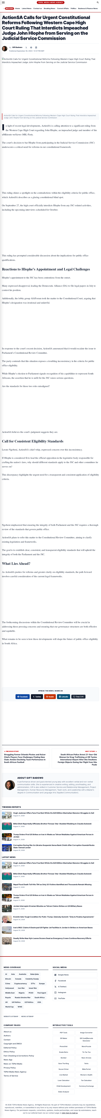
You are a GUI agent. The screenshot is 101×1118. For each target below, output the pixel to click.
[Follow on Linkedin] (36, 47)
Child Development (64, 1086)
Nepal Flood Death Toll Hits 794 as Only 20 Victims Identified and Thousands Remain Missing (52, 884)
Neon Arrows (86, 1058)
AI (6, 974)
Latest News (26, 8)
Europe (42, 984)
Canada (18, 979)
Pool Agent (41, 993)
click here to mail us (70, 1113)
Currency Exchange (86, 1086)
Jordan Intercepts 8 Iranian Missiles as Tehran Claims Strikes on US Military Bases (47, 906)
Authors (7, 1036)
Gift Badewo (17, 47)
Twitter (38, 697)
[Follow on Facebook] (31, 47)
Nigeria (22, 993)
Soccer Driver (64, 1069)
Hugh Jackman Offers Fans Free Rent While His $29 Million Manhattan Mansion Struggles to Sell (53, 813)
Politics (73, 8)
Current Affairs (63, 8)
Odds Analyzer (63, 1092)
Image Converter (86, 1033)
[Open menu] (3, 2)
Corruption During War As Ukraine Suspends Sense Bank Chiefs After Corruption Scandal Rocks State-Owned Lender (53, 846)
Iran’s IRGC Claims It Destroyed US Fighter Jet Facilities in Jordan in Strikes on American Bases (53, 927)
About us (7, 1032)
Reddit (51, 697)
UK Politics (16, 1002)
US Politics (29, 1002)
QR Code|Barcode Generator (86, 1039)
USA (39, 1002)
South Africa (40, 997)
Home (17, 8)
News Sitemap (27, 1016)
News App (8, 1060)
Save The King (63, 1063)
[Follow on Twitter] (26, 47)
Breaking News (49, 8)
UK (6, 1002)
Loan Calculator (63, 1080)
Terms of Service (11, 1076)
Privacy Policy (10, 1068)
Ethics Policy (9, 1052)
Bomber (64, 1058)
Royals (8, 997)
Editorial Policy (10, 1048)
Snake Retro (63, 1052)
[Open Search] (98, 2)
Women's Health (86, 1075)
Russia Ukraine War (22, 997)
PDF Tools (63, 1033)
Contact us (37, 8)
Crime (7, 984)
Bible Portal (86, 1069)
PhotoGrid (63, 1046)
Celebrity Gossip (32, 979)
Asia (13, 974)
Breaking (9, 8)
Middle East (10, 993)
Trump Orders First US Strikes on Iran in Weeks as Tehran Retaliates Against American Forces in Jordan (53, 835)
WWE (20, 1007)
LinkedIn (64, 697)
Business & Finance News (88, 8)
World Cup (9, 1007)
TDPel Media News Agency (50, 2)
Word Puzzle (86, 1046)
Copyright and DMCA (13, 1044)
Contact (7, 1040)
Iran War (21, 988)
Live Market (63, 1075)
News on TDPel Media (13, 1064)
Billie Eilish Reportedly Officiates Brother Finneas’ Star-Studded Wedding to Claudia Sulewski (52, 824)
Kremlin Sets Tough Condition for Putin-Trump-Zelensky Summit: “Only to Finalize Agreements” (53, 917)
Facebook (24, 697)
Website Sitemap (11, 1016)
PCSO (31, 993)
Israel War (33, 988)
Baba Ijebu (34, 974)
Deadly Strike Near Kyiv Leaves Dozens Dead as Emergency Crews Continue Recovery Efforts (52, 938)
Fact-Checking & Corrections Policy (19, 1056)
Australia (22, 974)
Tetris (86, 1063)
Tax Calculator (86, 1080)
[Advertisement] (50, 162)
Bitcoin (8, 979)
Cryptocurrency (20, 984)
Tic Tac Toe (86, 1052)
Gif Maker (63, 1038)
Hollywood (9, 988)
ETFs (33, 984)
